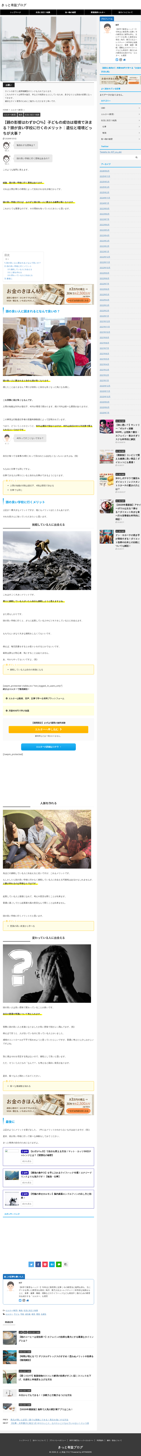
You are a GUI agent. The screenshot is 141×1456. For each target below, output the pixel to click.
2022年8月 (104, 278)
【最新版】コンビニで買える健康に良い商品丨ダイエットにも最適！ (128, 459)
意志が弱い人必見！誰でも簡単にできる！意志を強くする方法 (39, 1419)
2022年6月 (104, 289)
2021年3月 (104, 370)
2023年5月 (104, 230)
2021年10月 (105, 332)
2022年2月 (104, 310)
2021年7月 (104, 348)
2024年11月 (105, 198)
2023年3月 (104, 241)
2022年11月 (105, 262)
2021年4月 (104, 364)
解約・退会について (114, 1440)
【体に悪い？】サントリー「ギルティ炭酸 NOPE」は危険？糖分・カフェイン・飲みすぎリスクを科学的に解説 (128, 432)
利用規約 (100, 1440)
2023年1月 (104, 251)
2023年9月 (104, 208)
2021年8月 (104, 343)
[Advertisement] (48, 232)
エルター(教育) (12, 1310)
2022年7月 (104, 284)
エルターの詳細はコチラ (47, 746)
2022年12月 (105, 257)
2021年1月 (104, 380)
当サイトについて (125, 12)
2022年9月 (104, 273)
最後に (9, 278)
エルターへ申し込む (47, 729)
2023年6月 (104, 224)
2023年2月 (104, 246)
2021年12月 (105, 321)
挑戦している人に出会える (21, 269)
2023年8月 (104, 214)
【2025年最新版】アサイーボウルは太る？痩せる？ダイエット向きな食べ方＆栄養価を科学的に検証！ (128, 511)
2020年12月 (105, 386)
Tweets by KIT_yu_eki (111, 152)
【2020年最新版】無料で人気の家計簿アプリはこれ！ (46, 1409)
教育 (33, 1314)
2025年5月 (104, 181)
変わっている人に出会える (22, 275)
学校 (22, 1314)
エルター (9, 1314)
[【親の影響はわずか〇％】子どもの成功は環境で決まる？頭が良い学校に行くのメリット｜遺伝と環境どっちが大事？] (52, 1264)
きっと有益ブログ (13, 5)
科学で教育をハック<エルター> (81, 1440)
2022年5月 (104, 294)
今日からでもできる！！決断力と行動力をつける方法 (45, 1395)
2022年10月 (105, 267)
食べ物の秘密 (70, 12)
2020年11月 (105, 391)
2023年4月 (104, 235)
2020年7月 (104, 412)
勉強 (20, 1310)
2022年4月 (104, 300)
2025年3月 (104, 187)
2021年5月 (104, 359)
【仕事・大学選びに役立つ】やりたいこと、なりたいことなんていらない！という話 (49, 1423)
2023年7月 (104, 219)
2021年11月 (105, 327)
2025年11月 (105, 176)
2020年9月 (104, 402)
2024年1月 (104, 203)
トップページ (15, 12)
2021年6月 (104, 353)
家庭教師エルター (98, 12)
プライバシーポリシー (57, 1440)
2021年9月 (104, 337)
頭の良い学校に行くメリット (19, 266)
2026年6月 (104, 171)
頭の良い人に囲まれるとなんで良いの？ (23, 263)
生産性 (43, 1314)
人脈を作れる (16, 272)
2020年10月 (105, 396)
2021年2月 (104, 375)
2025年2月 (104, 192)
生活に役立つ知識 (43, 12)
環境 (38, 1314)
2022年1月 (104, 316)
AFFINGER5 (87, 1452)
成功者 (27, 1314)
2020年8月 (104, 407)
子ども (16, 1314)
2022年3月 (104, 305)
